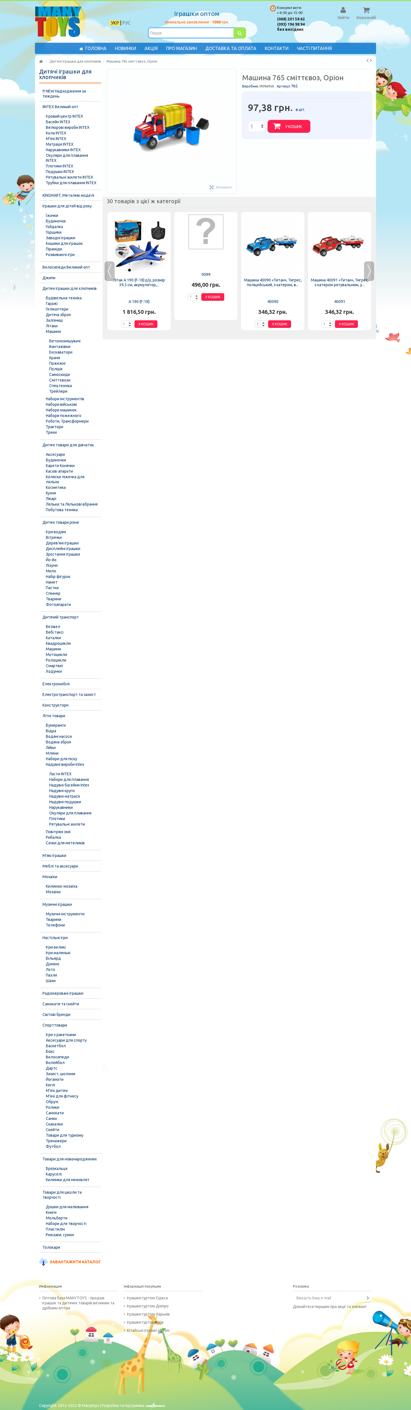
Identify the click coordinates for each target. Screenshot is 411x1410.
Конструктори (55, 705)
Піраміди (54, 249)
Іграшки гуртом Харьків (148, 1314)
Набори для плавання (69, 779)
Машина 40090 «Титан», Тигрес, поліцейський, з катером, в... (273, 282)
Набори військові (61, 404)
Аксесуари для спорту (66, 1040)
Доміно (52, 964)
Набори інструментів (65, 399)
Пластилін (55, 1229)
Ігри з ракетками (61, 1034)
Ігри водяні (56, 532)
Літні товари (53, 716)
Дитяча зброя (58, 314)
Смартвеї (54, 665)
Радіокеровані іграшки (62, 993)
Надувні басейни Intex (69, 785)
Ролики (52, 1107)
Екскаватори (60, 352)
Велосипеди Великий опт (66, 267)
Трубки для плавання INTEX (71, 183)
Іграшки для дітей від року (67, 206)
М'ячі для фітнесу (62, 1096)
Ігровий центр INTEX (64, 116)
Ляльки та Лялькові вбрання (72, 504)
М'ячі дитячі (57, 1090)
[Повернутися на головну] (40, 61)
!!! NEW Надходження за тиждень (64, 93)
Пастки (52, 588)
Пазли (51, 975)
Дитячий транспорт (60, 617)
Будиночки (56, 460)
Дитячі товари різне (60, 522)
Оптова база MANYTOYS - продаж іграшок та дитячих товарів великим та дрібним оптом (78, 1303)
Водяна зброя (58, 742)
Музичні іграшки (57, 904)
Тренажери (56, 1141)
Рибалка (53, 837)
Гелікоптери (57, 309)
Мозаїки (49, 877)
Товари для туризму (64, 1135)
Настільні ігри (55, 937)
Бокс (50, 1051)
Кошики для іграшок (64, 243)
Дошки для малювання (67, 1207)
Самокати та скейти (60, 1004)
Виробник (250, 86)
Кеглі (50, 1085)
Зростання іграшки (63, 554)
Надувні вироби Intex (65, 764)
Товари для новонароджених (69, 1159)
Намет (52, 582)
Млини (52, 753)
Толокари (51, 1247)
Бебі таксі (54, 632)
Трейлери (58, 391)
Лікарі (51, 498)
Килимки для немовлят (67, 1179)
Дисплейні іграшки (63, 548)
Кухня (51, 493)
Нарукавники (61, 807)
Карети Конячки (60, 465)
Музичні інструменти (65, 914)
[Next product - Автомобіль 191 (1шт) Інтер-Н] (371, 60)
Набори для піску (61, 759)
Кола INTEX (56, 133)
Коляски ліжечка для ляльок (65, 479)
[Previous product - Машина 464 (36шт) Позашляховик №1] (368, 60)
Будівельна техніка (64, 298)
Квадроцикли (58, 643)
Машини (53, 331)
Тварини (53, 599)
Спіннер (53, 593)
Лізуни (52, 565)
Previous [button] (110, 271)
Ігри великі (56, 947)
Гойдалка (54, 226)
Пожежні (57, 363)
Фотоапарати (58, 604)
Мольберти (56, 1218)
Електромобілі (56, 684)
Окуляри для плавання (70, 813)
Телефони (55, 925)
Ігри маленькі (58, 953)
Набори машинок (61, 410)
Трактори (54, 427)
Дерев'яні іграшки (62, 543)
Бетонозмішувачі (65, 341)
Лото (50, 969)
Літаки (52, 326)
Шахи (51, 980)
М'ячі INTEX (56, 138)
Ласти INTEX (60, 774)
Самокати (55, 1113)
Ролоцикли (56, 660)
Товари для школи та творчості (62, 1195)
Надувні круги (62, 790)
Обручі (52, 1101)
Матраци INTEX (60, 144)
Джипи (48, 278)
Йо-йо (51, 560)
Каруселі (54, 1174)
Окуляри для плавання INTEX (67, 158)
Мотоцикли (56, 654)
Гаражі (52, 303)
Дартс (51, 1068)
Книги (51, 1212)
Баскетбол (56, 1046)
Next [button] (369, 271)
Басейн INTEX (58, 122)
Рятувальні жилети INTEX (69, 177)
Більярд (53, 958)
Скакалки (54, 1124)
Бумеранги (56, 725)
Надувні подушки (65, 802)
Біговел (53, 626)
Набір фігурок (58, 576)
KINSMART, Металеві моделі (68, 195)
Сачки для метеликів (65, 843)
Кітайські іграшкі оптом (148, 1330)
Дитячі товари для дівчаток (68, 445)
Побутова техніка (62, 510)
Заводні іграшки (60, 238)
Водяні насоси (59, 736)
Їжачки (52, 215)
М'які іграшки (54, 855)
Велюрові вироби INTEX (67, 127)
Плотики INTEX (59, 166)
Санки (51, 1118)
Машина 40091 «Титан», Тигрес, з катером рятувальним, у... (340, 282)
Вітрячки (54, 537)
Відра (51, 731)
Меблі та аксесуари (60, 866)
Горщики (54, 232)
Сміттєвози (59, 380)
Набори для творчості (66, 1223)
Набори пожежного (63, 415)
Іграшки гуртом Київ (145, 1322)
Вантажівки (59, 346)
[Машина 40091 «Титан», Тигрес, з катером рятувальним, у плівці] (339, 245)
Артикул (283, 86)
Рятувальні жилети (67, 824)
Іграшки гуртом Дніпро (148, 1306)
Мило (51, 571)
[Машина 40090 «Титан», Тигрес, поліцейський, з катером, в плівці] (273, 245)
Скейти (52, 1129)
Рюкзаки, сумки (60, 1235)
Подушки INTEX (60, 171)
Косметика (56, 487)
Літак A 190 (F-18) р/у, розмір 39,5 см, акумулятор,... (139, 282)
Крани (54, 358)
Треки (51, 432)
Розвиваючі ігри (60, 254)
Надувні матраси (64, 796)
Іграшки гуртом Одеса (147, 1298)
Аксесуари (55, 454)
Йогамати (54, 1079)
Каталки (53, 638)
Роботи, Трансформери (67, 421)
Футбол (53, 1146)
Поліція (55, 369)
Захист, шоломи (60, 1074)
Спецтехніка (60, 385)
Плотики (57, 818)
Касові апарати (59, 471)
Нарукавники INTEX (63, 150)
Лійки (51, 747)
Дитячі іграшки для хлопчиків (69, 288)
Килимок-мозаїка (61, 886)
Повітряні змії (58, 832)
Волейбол (55, 1062)
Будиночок (56, 221)
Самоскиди (59, 374)
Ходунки (54, 671)
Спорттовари (54, 1025)
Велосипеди (57, 1057)
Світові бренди (56, 1014)
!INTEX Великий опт (60, 107)
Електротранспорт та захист (69, 694)
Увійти (343, 17)
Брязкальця (56, 1168)
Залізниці (54, 320)
